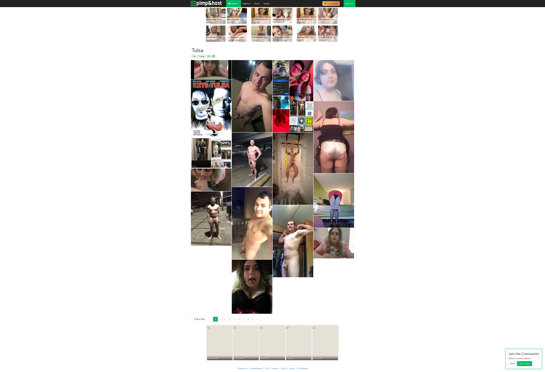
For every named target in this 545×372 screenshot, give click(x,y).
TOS (267, 368)
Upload (233, 3)
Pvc (194, 56)
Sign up (348, 3)
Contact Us (242, 368)
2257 (284, 368)
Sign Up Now (524, 363)
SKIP (512, 363)
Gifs (209, 56)
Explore (246, 3)
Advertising (256, 368)
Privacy (275, 368)
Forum (266, 3)
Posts (257, 3)
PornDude (303, 368)
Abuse (292, 368)
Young (201, 56)
